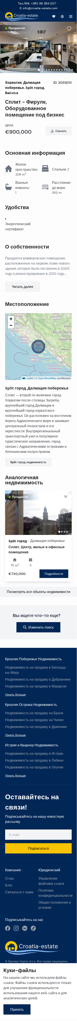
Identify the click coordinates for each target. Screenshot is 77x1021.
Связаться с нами (19, 892)
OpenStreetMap (47, 378)
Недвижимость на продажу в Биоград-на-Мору (36, 670)
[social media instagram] (16, 928)
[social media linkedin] (24, 928)
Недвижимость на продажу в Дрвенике (36, 727)
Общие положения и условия (54, 905)
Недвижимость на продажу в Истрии (34, 754)
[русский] (62, 16)
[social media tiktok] (33, 928)
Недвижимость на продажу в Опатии (34, 767)
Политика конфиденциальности (55, 893)
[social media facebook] (7, 928)
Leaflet (29, 378)
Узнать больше (15, 694)
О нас (9, 878)
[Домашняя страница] (22, 16)
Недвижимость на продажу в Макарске (36, 686)
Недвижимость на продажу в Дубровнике (38, 679)
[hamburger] (71, 16)
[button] (38, 346)
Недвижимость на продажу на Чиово (34, 720)
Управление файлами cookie (51, 881)
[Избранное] (53, 16)
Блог (9, 885)
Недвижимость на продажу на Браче (34, 713)
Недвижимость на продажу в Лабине (34, 760)
